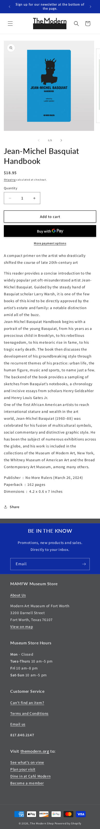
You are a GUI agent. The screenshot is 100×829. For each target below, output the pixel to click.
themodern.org (35, 751)
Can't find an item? (27, 702)
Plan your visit (22, 769)
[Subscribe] (83, 564)
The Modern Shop (42, 823)
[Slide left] (38, 140)
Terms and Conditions (29, 713)
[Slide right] (61, 140)
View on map (21, 626)
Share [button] (14, 507)
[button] (10, 23)
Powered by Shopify (68, 823)
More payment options (50, 243)
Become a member (27, 783)
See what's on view (27, 762)
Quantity (10, 188)
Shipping (10, 179)
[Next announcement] (90, 6)
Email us (17, 724)
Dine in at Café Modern (30, 776)
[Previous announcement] (9, 6)
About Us (18, 595)
